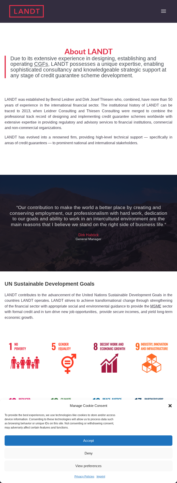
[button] (170, 405)
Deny (89, 453)
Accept (88, 441)
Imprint (101, 476)
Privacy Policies (84, 476)
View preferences (88, 466)
